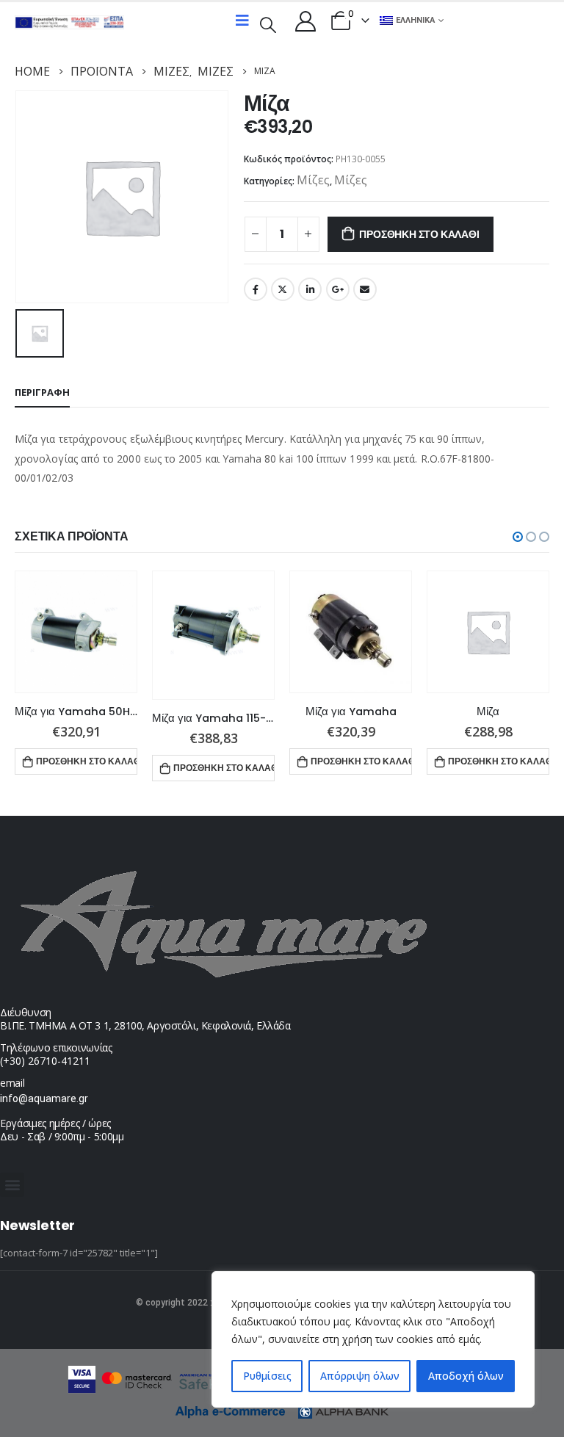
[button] (517, 537)
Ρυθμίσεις (267, 1376)
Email (365, 289)
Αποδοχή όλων (466, 1376)
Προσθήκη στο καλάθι (419, 234)
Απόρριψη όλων (360, 1376)
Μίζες (313, 180)
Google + (338, 289)
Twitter (282, 289)
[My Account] (305, 20)
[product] (76, 631)
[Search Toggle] (268, 23)
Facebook (255, 289)
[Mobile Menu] (242, 20)
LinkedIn (310, 289)
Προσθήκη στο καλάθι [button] (86, 761)
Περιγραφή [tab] (42, 392)
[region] (373, 1339)
